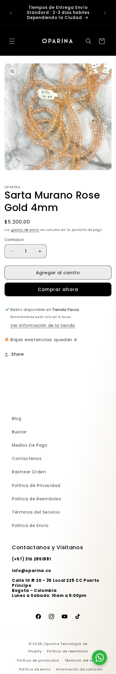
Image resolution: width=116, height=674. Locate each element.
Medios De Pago (29, 445)
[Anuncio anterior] (11, 13)
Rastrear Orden (29, 472)
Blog (16, 418)
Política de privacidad (38, 660)
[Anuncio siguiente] (105, 13)
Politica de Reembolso (37, 499)
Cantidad (13, 239)
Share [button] (17, 354)
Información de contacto (79, 669)
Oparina (51, 643)
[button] (11, 41)
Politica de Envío (30, 525)
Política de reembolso (67, 651)
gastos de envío (25, 230)
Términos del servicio (85, 660)
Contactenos (27, 458)
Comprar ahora (58, 289)
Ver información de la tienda (42, 325)
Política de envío (35, 669)
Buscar (19, 432)
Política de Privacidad (36, 485)
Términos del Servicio (36, 512)
